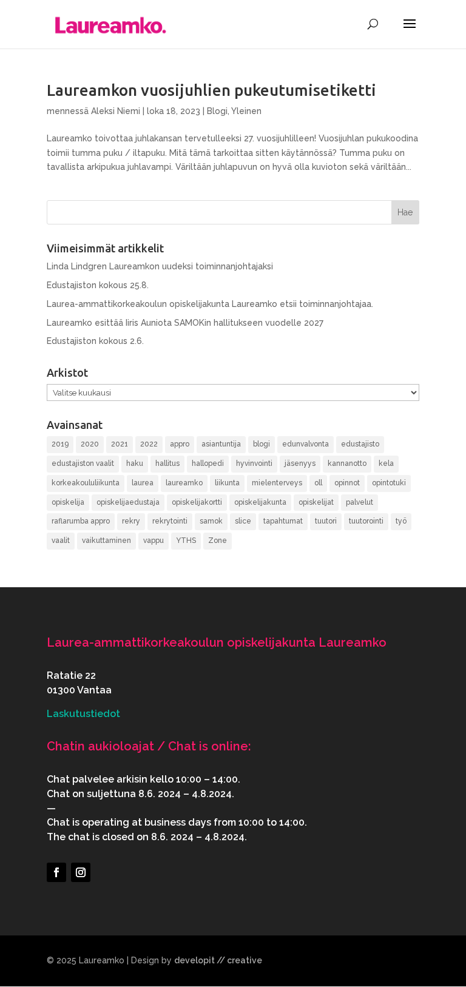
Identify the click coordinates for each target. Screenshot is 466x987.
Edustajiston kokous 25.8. (98, 285)
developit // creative (218, 960)
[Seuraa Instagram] (80, 872)
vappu (153, 540)
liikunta (227, 483)
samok (211, 521)
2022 (149, 444)
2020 (90, 444)
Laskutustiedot (83, 713)
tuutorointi (366, 521)
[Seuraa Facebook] (56, 872)
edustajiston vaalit (83, 463)
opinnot (347, 483)
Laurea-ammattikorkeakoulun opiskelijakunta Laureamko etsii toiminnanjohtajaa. (210, 304)
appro (179, 444)
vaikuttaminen (106, 540)
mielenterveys (277, 483)
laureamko (184, 483)
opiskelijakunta (260, 502)
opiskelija (68, 502)
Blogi (217, 111)
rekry (131, 521)
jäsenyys (300, 463)
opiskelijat (316, 502)
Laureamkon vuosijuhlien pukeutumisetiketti (211, 90)
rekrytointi (169, 521)
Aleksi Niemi (115, 111)
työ (401, 521)
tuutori (326, 521)
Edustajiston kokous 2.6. (95, 341)
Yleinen (246, 111)
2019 (60, 444)
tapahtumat (283, 521)
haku (134, 463)
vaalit (61, 540)
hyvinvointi (254, 463)
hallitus (167, 463)
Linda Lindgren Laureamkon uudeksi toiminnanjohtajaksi (160, 266)
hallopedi (208, 463)
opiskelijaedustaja (128, 502)
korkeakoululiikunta (86, 483)
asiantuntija (221, 444)
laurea (143, 483)
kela (386, 463)
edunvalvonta (305, 444)
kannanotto (347, 463)
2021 (119, 444)
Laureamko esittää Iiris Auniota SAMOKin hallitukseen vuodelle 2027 (185, 323)
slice (243, 521)
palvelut (359, 502)
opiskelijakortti (197, 502)
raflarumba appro (81, 521)
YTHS (186, 540)
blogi (261, 444)
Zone (217, 540)
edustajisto (360, 444)
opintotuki (389, 483)
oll (318, 483)
